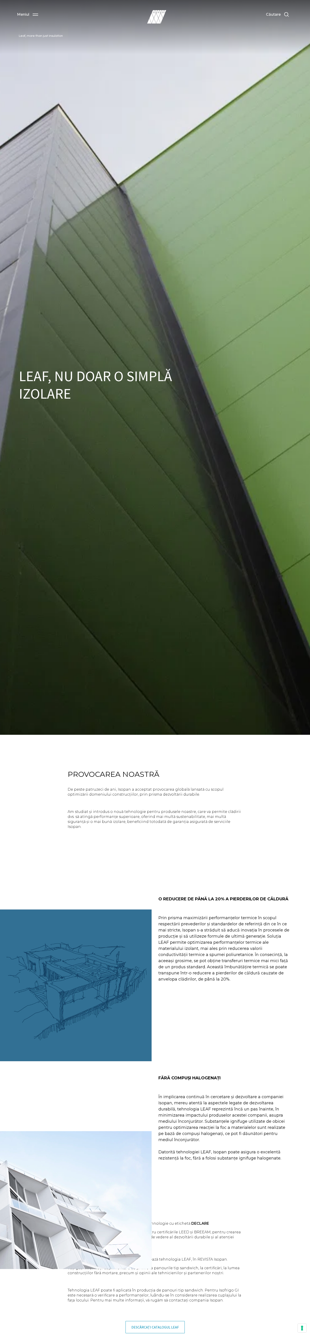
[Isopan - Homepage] (156, 17)
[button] (27, 14)
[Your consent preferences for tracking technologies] (302, 1328)
